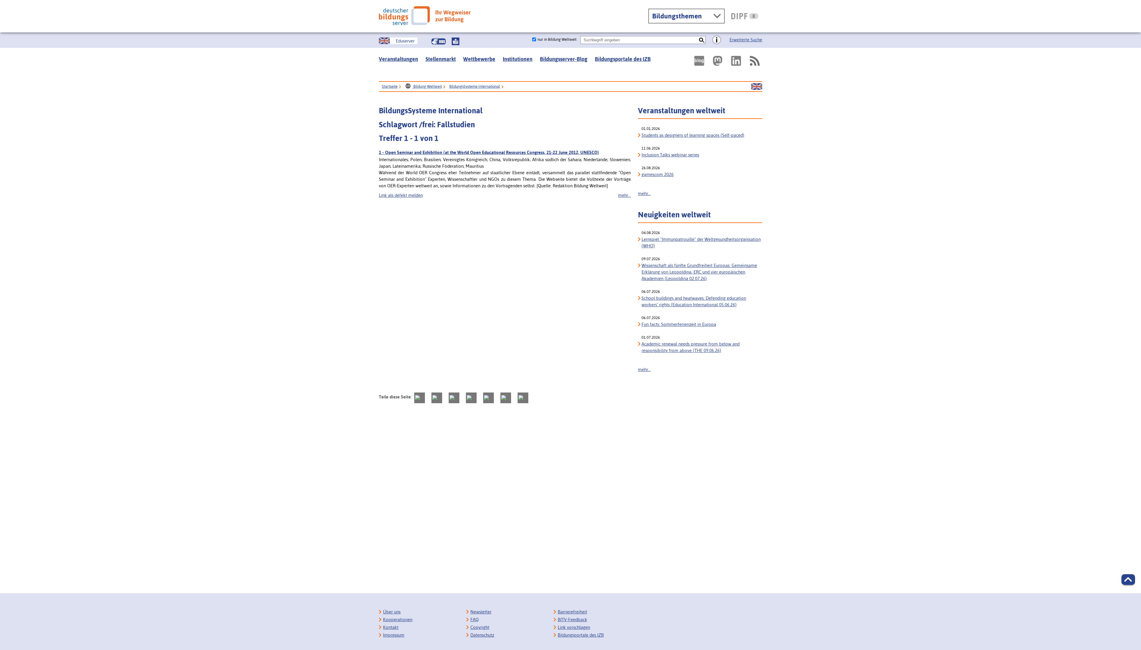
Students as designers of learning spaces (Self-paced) (693, 135)
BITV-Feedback (572, 619)
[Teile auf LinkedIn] (488, 397)
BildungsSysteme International (474, 86)
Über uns (392, 611)
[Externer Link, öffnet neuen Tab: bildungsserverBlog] (699, 60)
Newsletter (480, 611)
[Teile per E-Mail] (505, 397)
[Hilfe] (716, 40)
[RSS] (754, 60)
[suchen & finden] (701, 40)
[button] (1128, 579)
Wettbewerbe (479, 59)
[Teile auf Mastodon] (419, 397)
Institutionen (517, 59)
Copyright (479, 627)
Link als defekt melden (401, 195)
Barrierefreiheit (572, 611)
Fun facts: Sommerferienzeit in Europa (679, 324)
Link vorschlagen (574, 627)
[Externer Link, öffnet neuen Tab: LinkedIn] (736, 60)
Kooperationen (397, 619)
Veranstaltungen (398, 59)
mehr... (624, 195)
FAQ (474, 619)
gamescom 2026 (658, 174)
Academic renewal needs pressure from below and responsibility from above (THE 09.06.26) (691, 347)
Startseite (390, 86)
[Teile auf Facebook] (436, 397)
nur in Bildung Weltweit (557, 39)
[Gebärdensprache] (438, 41)
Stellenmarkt (440, 59)
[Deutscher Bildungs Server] (425, 15)
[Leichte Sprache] (455, 41)
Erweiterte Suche (745, 39)
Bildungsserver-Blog (563, 59)
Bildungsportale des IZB (623, 59)
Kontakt (390, 627)
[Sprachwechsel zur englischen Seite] (756, 86)
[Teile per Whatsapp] (471, 397)
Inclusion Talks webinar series (670, 154)
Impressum (393, 635)
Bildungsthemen (677, 16)
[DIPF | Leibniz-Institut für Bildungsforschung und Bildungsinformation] (744, 16)
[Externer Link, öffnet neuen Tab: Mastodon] (717, 60)
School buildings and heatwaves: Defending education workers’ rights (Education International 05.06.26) (694, 301)
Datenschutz (482, 635)
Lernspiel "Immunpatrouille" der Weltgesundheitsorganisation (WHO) (701, 242)
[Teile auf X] (454, 397)
